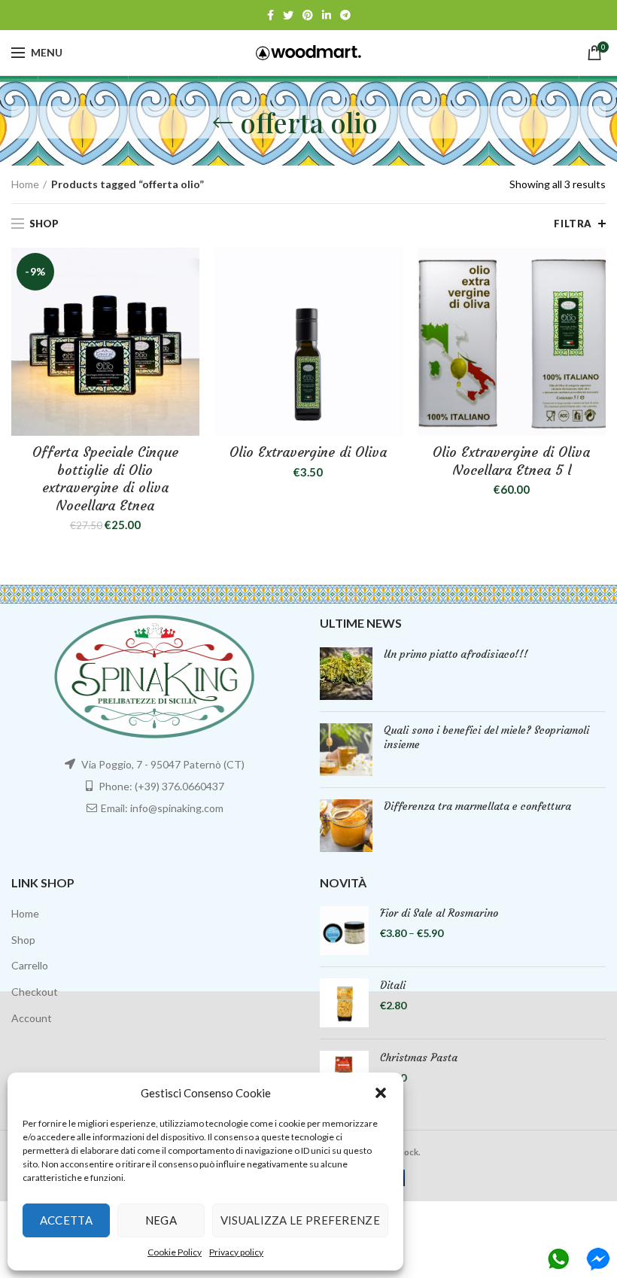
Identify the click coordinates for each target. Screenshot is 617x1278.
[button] (380, 1092)
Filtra (573, 224)
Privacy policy (236, 1252)
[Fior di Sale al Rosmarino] (344, 930)
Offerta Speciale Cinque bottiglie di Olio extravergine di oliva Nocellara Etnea (105, 478)
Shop (23, 939)
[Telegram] (345, 15)
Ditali (393, 985)
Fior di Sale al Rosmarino (439, 913)
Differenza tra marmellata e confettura (477, 806)
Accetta (66, 1220)
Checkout (34, 991)
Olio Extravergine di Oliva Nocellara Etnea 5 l (511, 460)
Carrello (29, 965)
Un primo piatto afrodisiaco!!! (456, 654)
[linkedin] (327, 15)
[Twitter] (288, 15)
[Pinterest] (308, 15)
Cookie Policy (174, 1252)
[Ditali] (344, 1002)
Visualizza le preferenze (300, 1220)
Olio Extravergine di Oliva (308, 452)
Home (25, 184)
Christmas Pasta (418, 1057)
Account (31, 1018)
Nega (161, 1220)
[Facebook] (270, 15)
